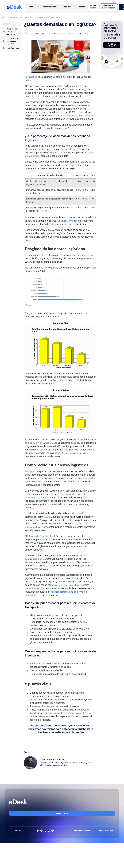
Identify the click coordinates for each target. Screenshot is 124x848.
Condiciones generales (81, 830)
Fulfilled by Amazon (67, 220)
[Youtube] (45, 831)
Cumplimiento (43, 17)
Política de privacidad (105, 830)
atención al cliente (35, 527)
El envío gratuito (59, 152)
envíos (46, 128)
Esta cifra (38, 165)
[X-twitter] (52, 831)
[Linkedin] (38, 831)
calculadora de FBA (35, 558)
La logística (31, 76)
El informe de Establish (37, 536)
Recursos (55, 17)
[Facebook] (49, 831)
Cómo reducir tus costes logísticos (12, 41)
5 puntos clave (13, 48)
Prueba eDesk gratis (60, 736)
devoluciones (32, 588)
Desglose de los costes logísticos (12, 31)
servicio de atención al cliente (68, 585)
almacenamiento (83, 255)
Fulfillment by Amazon (40, 442)
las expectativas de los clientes (76, 115)
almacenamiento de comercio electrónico (68, 713)
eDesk (47, 516)
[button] (93, 6)
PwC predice (32, 471)
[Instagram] (41, 831)
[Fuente (28, 305)
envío (85, 453)
